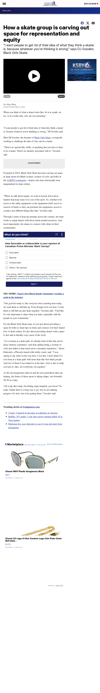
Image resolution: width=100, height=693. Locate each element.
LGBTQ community (16, 180)
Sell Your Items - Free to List (35, 445)
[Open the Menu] (4, 3)
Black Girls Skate (42, 137)
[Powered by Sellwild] (59, 585)
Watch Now (90, 4)
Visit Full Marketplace (55, 444)
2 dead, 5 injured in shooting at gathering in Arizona (32, 412)
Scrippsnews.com (31, 406)
